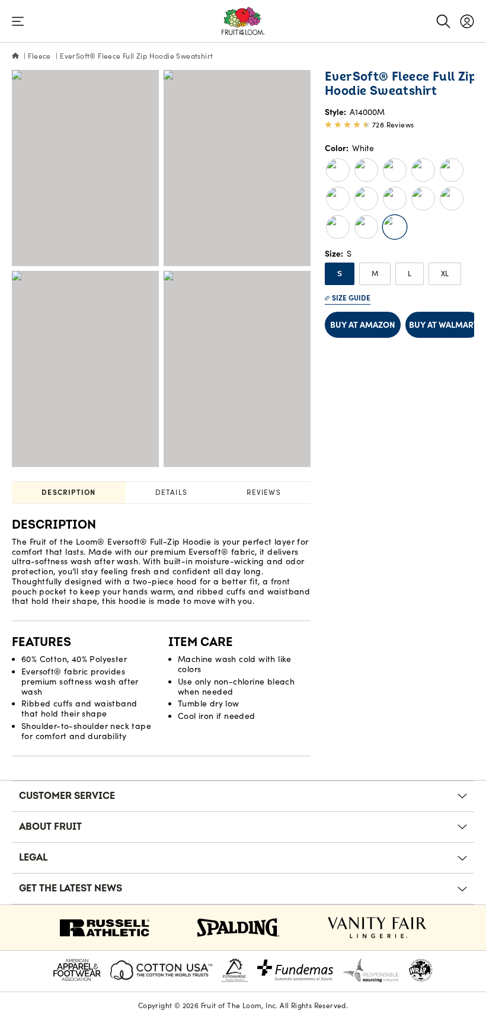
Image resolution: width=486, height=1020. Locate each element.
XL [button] (445, 273)
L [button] (409, 273)
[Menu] (18, 21)
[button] (338, 170)
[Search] (443, 21)
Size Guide (351, 297)
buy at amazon (362, 324)
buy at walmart (443, 324)
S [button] (339, 274)
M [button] (375, 273)
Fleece (39, 56)
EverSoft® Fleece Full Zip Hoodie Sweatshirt (136, 56)
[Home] (15, 56)
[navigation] (467, 21)
